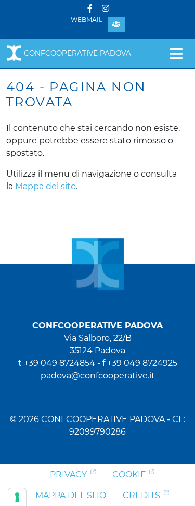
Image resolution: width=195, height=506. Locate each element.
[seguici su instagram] (105, 9)
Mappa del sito (45, 186)
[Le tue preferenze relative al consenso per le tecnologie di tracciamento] (17, 497)
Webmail (86, 19)
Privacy (68, 474)
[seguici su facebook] (90, 9)
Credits (141, 495)
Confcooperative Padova (77, 53)
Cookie (129, 474)
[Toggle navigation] (176, 53)
